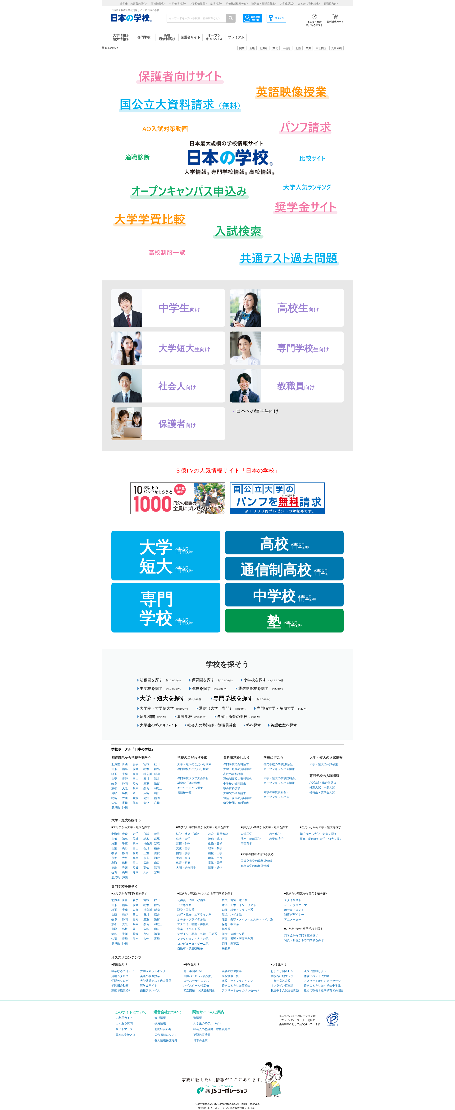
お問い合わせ (163, 1029)
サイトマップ (124, 1029)
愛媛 (135, 798)
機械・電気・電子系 (234, 900)
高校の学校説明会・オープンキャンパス (276, 795)
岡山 (135, 793)
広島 (146, 793)
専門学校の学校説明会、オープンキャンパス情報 (279, 767)
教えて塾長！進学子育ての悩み (324, 990)
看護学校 (192, 717)
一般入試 (328, 787)
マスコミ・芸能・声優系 (193, 924)
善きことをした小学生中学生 (322, 985)
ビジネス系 (184, 905)
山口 (157, 793)
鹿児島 (115, 807)
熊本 (135, 803)
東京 (135, 774)
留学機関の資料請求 (236, 803)
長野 (125, 778)
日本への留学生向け (257, 411)
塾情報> (216, 3)
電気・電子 (215, 862)
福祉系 (226, 929)
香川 (125, 798)
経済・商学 (183, 838)
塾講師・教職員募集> (263, 3)
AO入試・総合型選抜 (322, 782)
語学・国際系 (185, 909)
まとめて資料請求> (309, 3)
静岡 (125, 783)
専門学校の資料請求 (236, 764)
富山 (135, 778)
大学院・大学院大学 (165, 708)
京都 (114, 788)
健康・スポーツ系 (233, 934)
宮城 (146, 764)
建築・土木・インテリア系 (239, 905)
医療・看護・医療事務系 (237, 938)
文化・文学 (183, 848)
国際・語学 (183, 853)
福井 (157, 778)
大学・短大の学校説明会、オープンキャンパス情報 (281, 781)
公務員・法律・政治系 (191, 900)
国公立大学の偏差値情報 (256, 860)
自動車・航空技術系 (190, 948)
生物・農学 (215, 843)
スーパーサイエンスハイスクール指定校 (196, 983)
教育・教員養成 (218, 834)
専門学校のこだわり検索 (193, 769)
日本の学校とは (126, 1034)
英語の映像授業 (150, 976)
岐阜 (114, 783)
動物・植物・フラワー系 (237, 909)
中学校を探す (161, 688)
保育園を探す (213, 680)
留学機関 (154, 717)
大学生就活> (287, 3)
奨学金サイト (148, 985)
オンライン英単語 (282, 985)
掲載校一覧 (184, 792)
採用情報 (160, 1023)
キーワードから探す (190, 788)
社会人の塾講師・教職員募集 (212, 725)
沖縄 (125, 807)
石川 (146, 778)
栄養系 (226, 948)
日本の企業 (200, 1040)
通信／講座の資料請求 (237, 798)
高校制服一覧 (230, 976)
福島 (125, 769)
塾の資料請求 (231, 788)
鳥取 (114, 793)
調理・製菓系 (230, 943)
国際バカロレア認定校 (197, 976)
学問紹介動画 (119, 985)
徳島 (114, 798)
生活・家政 (183, 858)
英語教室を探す (284, 725)
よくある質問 (124, 1023)
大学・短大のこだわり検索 (194, 764)
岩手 (135, 764)
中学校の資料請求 (234, 783)
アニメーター (292, 919)
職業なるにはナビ (122, 971)
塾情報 (197, 1017)
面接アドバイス (150, 990)
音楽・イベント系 (188, 929)
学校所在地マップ (282, 976)
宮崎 (157, 803)
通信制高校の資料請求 (237, 778)
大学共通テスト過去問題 (155, 980)
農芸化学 (275, 834)
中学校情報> (177, 3)
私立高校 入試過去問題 (199, 990)
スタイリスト (292, 900)
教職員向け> (331, 3)
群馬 (157, 769)
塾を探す (253, 725)
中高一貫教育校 (281, 980)
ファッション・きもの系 (193, 938)
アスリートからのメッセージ (240, 990)
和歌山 (158, 788)
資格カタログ (119, 976)
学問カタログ (119, 980)
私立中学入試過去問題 (285, 990)
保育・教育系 (230, 924)
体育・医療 (183, 862)
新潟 (157, 774)
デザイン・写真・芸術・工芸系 (197, 934)
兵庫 (135, 788)
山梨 (114, 778)
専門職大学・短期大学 (283, 708)
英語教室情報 (201, 1034)
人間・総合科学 (186, 867)
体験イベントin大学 (316, 976)
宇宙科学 (246, 843)
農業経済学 (276, 838)
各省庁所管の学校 (239, 717)
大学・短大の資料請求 (237, 769)
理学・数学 (215, 848)
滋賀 (157, 783)
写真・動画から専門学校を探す (304, 940)
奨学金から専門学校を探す (301, 935)
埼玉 (114, 774)
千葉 (125, 774)
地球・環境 (215, 838)
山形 (114, 769)
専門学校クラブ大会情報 (193, 778)
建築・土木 (215, 858)
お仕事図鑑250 (193, 971)
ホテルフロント (294, 909)
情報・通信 (215, 867)
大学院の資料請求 (234, 793)
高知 (146, 798)
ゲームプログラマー (297, 905)
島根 (125, 793)
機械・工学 (215, 853)
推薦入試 (315, 787)
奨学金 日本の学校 (189, 783)
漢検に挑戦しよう (315, 971)
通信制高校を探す (261, 688)
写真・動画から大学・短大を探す (321, 838)
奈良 (146, 788)
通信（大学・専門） (223, 708)
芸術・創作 (183, 843)
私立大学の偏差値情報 (255, 865)
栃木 (146, 769)
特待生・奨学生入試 (322, 792)
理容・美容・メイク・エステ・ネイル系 (247, 919)
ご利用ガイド (124, 1017)
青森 (125, 764)
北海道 (264, 48)
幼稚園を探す (161, 680)
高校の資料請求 (233, 774)
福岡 (157, 798)
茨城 (135, 769)
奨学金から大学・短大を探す (318, 834)
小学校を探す (265, 680)
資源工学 (246, 834)
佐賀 (114, 803)
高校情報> (158, 3)
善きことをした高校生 (236, 985)
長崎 (125, 803)
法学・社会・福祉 (187, 834)
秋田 (157, 764)
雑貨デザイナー (294, 914)
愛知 (135, 783)
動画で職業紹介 (121, 990)
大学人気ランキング (153, 971)
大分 (146, 803)
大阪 (125, 788)
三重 (146, 783)
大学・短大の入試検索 (323, 764)
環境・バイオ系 (232, 914)
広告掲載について (166, 1034)
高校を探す (210, 688)
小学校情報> (198, 3)
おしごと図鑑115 (282, 971)
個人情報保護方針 (166, 1040)
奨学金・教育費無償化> (133, 3)
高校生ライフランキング (237, 980)
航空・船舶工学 (251, 838)
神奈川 (147, 774)
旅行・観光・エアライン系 (194, 914)
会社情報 (160, 1017)
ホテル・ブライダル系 (191, 919)
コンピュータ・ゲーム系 (193, 943)
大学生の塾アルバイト (159, 725)
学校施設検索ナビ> (237, 3)
